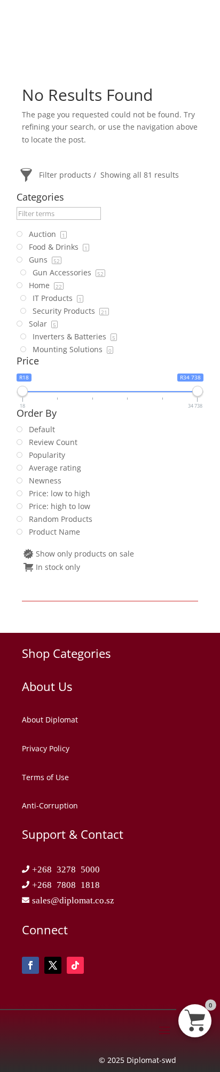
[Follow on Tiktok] (75, 965)
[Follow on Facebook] (30, 965)
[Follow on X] (52, 965)
